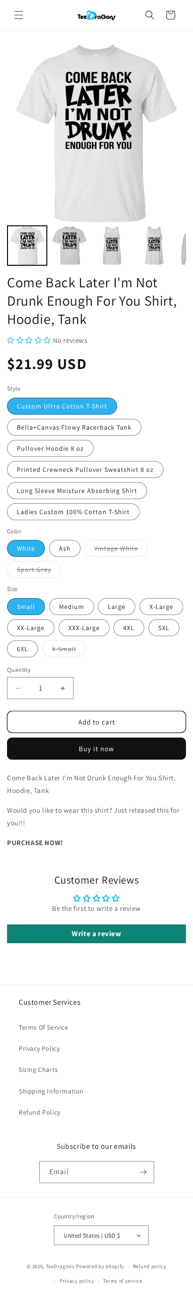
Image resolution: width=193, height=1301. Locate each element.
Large (117, 606)
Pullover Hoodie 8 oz (50, 448)
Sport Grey (39, 571)
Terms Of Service (43, 1027)
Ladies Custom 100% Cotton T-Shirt (73, 512)
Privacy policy (76, 1281)
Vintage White (121, 550)
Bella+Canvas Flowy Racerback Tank (74, 427)
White (26, 548)
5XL (164, 628)
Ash (65, 548)
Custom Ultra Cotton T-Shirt (62, 406)
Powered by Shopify (100, 1266)
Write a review (96, 934)
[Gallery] (96, 156)
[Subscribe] (143, 1172)
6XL (22, 649)
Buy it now (96, 748)
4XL (128, 628)
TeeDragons (60, 1266)
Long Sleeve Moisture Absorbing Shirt (77, 490)
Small (26, 606)
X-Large (161, 606)
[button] (18, 15)
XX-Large (31, 628)
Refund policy (149, 1266)
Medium (71, 606)
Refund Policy (39, 1112)
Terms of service (122, 1281)
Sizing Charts (38, 1069)
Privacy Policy (39, 1048)
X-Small (69, 650)
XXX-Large (84, 628)
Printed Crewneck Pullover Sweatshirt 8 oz (85, 469)
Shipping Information (51, 1091)
